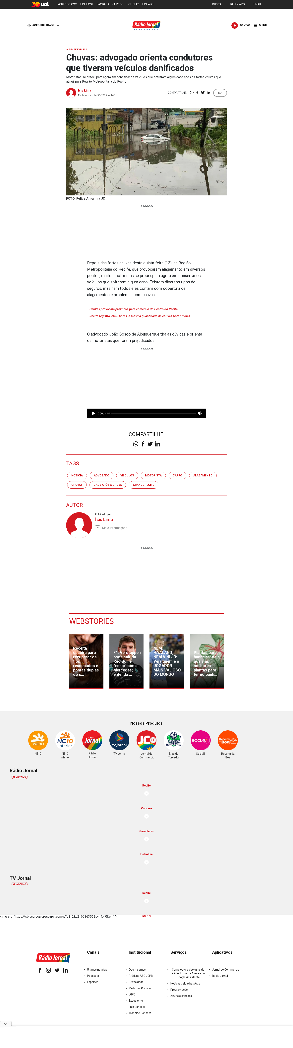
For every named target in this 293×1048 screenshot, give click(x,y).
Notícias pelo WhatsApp (185, 983)
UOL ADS (147, 4)
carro (177, 475)
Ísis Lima (84, 90)
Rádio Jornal (220, 975)
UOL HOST (86, 4)
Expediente (136, 1000)
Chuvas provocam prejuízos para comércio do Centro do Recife (133, 309)
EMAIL (258, 4)
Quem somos (137, 969)
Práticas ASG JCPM (141, 975)
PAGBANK (103, 4)
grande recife (143, 484)
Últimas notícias (97, 969)
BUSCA (216, 4)
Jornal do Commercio (225, 969)
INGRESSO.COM (67, 4)
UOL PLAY (133, 4)
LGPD (132, 994)
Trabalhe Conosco (140, 1013)
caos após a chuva (108, 484)
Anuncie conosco (181, 995)
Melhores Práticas (140, 988)
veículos (127, 475)
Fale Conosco (137, 1006)
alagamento (202, 475)
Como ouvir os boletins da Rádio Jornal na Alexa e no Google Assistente (188, 973)
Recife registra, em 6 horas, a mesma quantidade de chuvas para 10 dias (139, 316)
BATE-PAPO (237, 4)
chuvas (77, 484)
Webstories (91, 621)
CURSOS (117, 4)
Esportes (92, 982)
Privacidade (136, 982)
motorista (153, 475)
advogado (101, 475)
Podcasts (93, 975)
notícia (77, 475)
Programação (179, 989)
